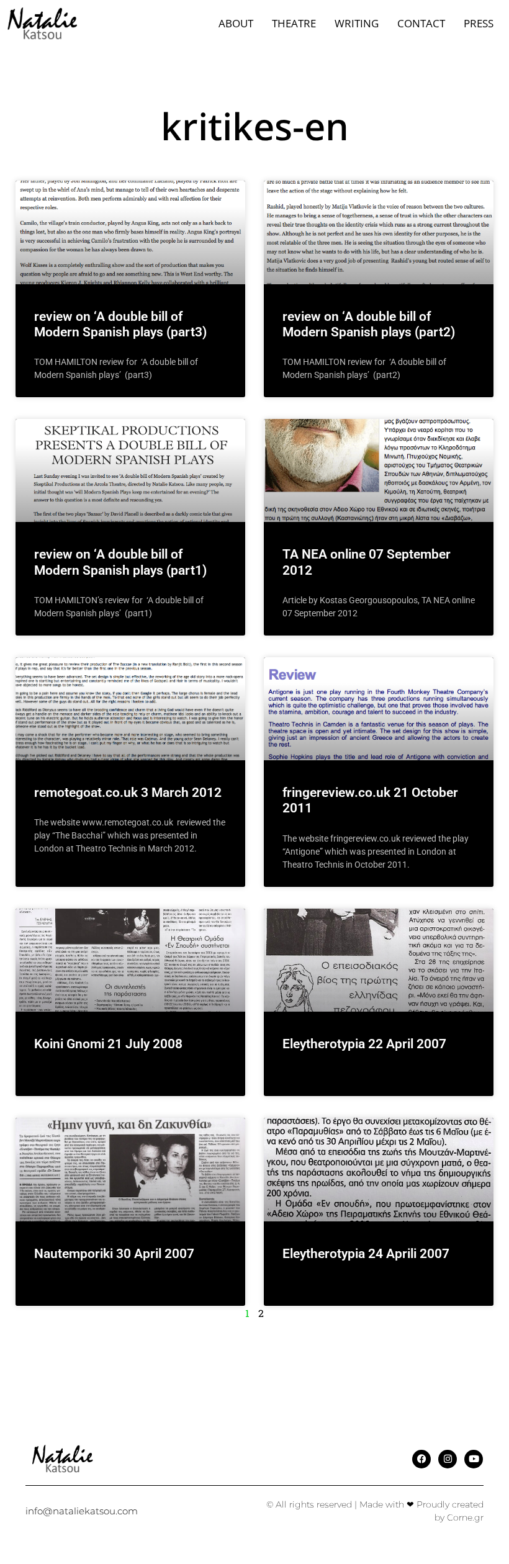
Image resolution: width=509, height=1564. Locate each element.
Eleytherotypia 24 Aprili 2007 (365, 1253)
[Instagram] (447, 1459)
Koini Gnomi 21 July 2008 (108, 1043)
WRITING (357, 23)
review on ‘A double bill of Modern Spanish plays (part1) (120, 562)
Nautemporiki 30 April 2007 (114, 1253)
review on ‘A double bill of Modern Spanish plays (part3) (120, 324)
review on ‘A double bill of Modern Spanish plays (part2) (368, 324)
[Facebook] (421, 1459)
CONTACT (421, 23)
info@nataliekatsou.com (81, 1511)
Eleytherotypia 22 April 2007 (364, 1043)
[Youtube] (473, 1459)
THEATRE (294, 23)
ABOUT (235, 23)
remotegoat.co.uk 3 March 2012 (128, 792)
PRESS (478, 23)
